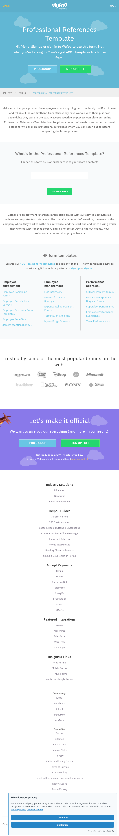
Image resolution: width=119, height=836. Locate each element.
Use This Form (59, 191)
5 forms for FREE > (81, 459)
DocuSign (59, 647)
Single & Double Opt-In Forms (59, 555)
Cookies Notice (35, 809)
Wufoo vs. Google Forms (59, 679)
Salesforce (59, 636)
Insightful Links (59, 657)
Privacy (60, 755)
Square (59, 576)
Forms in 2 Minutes (59, 544)
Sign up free (80, 443)
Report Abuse (59, 783)
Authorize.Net (59, 582)
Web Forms (59, 662)
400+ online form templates (37, 264)
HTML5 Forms (59, 673)
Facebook (59, 703)
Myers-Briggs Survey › (57, 321)
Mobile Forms (59, 668)
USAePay (59, 610)
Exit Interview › (53, 292)
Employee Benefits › (14, 319)
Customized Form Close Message (59, 533)
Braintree (60, 587)
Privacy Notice (18, 809)
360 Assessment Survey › (101, 292)
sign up (75, 268)
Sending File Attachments (59, 550)
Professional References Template (53, 93)
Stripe (59, 571)
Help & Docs (59, 744)
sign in (88, 268)
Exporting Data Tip (59, 539)
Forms (22, 93)
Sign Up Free (75, 69)
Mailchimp (59, 630)
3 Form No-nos (59, 516)
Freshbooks (59, 598)
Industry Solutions (59, 485)
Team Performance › (98, 321)
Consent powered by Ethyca (99, 831)
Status (59, 733)
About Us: (59, 728)
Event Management (59, 501)
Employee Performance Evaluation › (99, 313)
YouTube (59, 720)
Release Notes (59, 750)
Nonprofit (59, 496)
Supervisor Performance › (101, 306)
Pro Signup (42, 69)
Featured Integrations (59, 619)
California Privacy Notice (59, 761)
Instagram (59, 714)
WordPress (60, 642)
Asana (59, 625)
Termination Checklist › (57, 315)
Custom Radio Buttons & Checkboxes (59, 527)
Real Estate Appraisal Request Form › (99, 299)
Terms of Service (59, 767)
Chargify (59, 593)
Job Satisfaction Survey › (17, 325)
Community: (59, 693)
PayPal (59, 604)
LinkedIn (59, 709)
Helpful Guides (59, 511)
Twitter (59, 698)
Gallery (7, 93)
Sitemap (59, 739)
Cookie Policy (59, 772)
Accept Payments (59, 565)
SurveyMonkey (60, 789)
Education (59, 490)
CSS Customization (59, 522)
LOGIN (113, 6)
